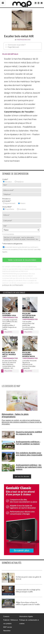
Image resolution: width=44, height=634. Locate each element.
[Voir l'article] (8, 582)
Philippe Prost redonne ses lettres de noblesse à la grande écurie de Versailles (28, 603)
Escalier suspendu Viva (9, 314)
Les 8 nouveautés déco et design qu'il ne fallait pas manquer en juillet (28, 591)
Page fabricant (13, 47)
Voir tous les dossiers (22, 476)
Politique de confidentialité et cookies (29, 621)
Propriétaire (9, 209)
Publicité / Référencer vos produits (10, 621)
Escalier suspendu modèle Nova (28, 354)
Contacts (6, 616)
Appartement (10, 203)
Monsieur (8, 182)
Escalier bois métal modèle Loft (9, 354)
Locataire (22, 209)
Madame (20, 182)
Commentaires (8, 234)
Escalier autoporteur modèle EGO (29, 315)
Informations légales (26, 616)
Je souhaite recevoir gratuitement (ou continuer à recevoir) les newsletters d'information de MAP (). (21, 249)
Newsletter (6, 631)
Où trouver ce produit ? (17, 45)
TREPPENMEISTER (23, 40)
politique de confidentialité (12, 285)
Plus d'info (8, 332)
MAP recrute (7, 627)
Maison (22, 203)
